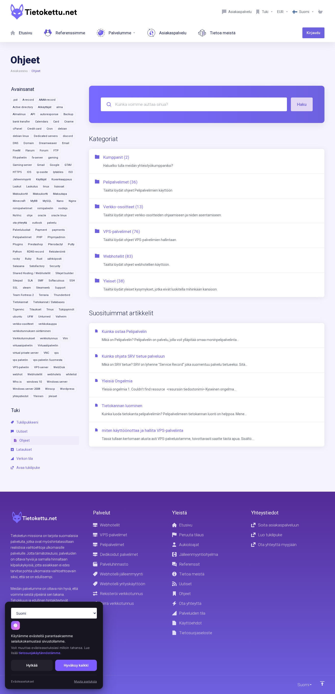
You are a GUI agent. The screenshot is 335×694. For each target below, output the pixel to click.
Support (60, 287)
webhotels (54, 374)
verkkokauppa (48, 324)
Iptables (58, 172)
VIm (65, 338)
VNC (46, 352)
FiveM (16, 150)
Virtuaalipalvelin (48, 345)
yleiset (53, 396)
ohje (30, 215)
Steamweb (43, 287)
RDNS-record (35, 251)
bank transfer (21, 121)
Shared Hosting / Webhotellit (31, 273)
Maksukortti (40, 193)
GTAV (68, 165)
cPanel (17, 128)
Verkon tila (24, 459)
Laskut (17, 186)
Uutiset (21, 431)
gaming (53, 157)
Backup (68, 114)
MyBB (34, 201)
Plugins (18, 244)
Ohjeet (24, 440)
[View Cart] (320, 11)
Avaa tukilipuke (28, 468)
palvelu (51, 222)
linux (46, 186)
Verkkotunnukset (24, 338)
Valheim (61, 316)
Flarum (30, 150)
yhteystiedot (20, 396)
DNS (15, 143)
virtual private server (26, 352)
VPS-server (41, 367)
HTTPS (17, 172)
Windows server (57, 381)
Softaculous (56, 280)
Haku (302, 104)
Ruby (28, 258)
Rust (39, 258)
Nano (60, 201)
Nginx (72, 201)
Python (17, 251)
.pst (15, 99)
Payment (41, 229)
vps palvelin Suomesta (47, 360)
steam (27, 287)
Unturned (44, 316)
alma (59, 107)
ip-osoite (42, 172)
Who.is (17, 381)
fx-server (37, 157)
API (33, 114)
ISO (70, 172)
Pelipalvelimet (22, 237)
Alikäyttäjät (44, 107)
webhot (17, 374)
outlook (37, 222)
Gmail (41, 165)
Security (55, 266)
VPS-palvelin (21, 367)
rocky (16, 258)
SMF (40, 280)
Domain (29, 143)
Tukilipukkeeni (27, 422)
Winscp (50, 388)
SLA (30, 280)
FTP (56, 150)
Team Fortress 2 (23, 295)
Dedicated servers (46, 136)
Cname (69, 121)
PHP (39, 237)
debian (62, 128)
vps (56, 352)
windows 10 (34, 381)
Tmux (49, 309)
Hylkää (32, 665)
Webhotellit (34, 374)
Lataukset (24, 449)
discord (68, 136)
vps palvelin (20, 360)
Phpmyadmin (56, 237)
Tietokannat (20, 302)
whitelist (71, 374)
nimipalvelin (45, 208)
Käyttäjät (41, 179)
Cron (50, 128)
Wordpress (67, 388)
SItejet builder (64, 273)
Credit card (34, 128)
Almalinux (19, 114)
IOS (29, 172)
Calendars (41, 121)
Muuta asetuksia (85, 681)
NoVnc (17, 215)
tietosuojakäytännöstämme (39, 653)
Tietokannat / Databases (48, 302)
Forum (44, 150)
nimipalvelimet (22, 208)
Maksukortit (20, 193)
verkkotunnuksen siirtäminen (32, 331)
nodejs (62, 208)
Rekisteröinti (57, 251)
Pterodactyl (55, 244)
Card (56, 121)
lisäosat (59, 186)
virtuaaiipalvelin (23, 345)
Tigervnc (18, 309)
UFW (30, 316)
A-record (28, 99)
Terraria (44, 295)
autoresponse (49, 114)
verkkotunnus (49, 338)
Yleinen (38, 396)
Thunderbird (62, 295)
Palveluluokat (21, 229)
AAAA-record (47, 99)
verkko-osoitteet (23, 324)
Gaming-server (22, 165)
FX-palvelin (20, 157)
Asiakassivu (19, 71)
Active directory (23, 107)
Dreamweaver (48, 143)
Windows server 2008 (26, 388)
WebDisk (59, 367)
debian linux (21, 136)
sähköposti (54, 258)
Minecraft (19, 201)
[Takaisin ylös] (322, 683)
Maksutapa (60, 193)
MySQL (47, 201)
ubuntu (17, 316)
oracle (42, 215)
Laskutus (32, 186)
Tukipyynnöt (66, 309)
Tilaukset (35, 309)
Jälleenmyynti (22, 179)
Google (54, 165)
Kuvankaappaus (62, 179)
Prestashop (35, 244)
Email (65, 143)
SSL (15, 287)
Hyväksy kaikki (76, 665)
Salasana (18, 266)
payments (58, 229)
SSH (72, 280)
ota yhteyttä (20, 222)
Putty (71, 244)
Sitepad (18, 280)
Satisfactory (36, 266)
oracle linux (58, 215)
